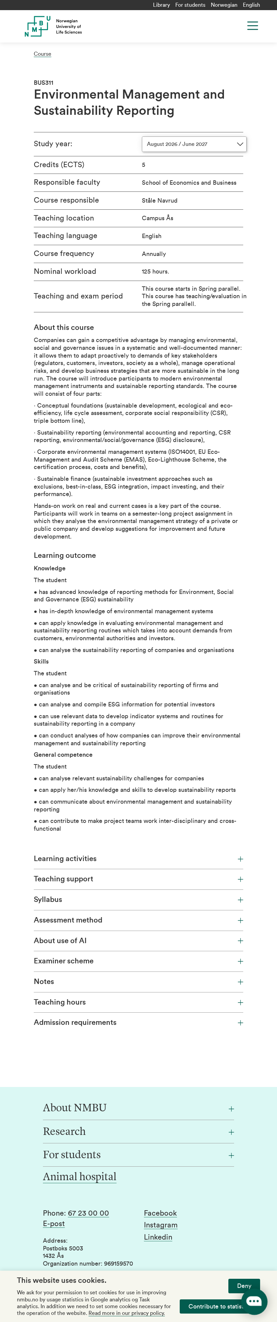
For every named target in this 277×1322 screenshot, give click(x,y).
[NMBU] (82, 26)
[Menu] (252, 25)
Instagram (161, 1225)
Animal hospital (80, 1177)
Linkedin (158, 1237)
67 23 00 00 (88, 1213)
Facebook (160, 1213)
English (251, 5)
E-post (54, 1223)
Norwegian (224, 5)
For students (190, 5)
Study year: (53, 144)
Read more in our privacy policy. (127, 1313)
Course (42, 54)
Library (161, 5)
